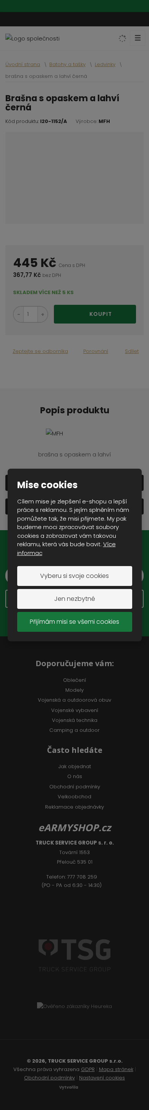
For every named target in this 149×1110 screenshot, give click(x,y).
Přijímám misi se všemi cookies (74, 621)
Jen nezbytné (74, 598)
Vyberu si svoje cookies (74, 575)
